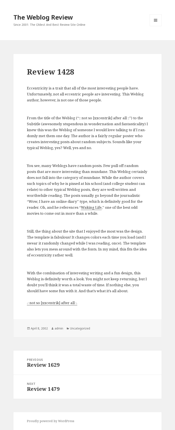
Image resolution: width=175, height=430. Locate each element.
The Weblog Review (43, 17)
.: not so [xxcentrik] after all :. (52, 302)
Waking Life (91, 207)
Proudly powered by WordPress (50, 421)
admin (59, 328)
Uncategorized (80, 328)
